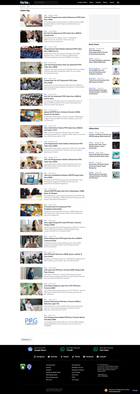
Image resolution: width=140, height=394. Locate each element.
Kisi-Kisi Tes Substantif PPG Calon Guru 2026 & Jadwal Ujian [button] (62, 97)
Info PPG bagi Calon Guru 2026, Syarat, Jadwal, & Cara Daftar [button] (63, 255)
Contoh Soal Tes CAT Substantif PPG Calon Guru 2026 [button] (60, 81)
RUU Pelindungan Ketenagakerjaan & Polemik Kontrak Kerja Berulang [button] (98, 52)
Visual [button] (112, 2)
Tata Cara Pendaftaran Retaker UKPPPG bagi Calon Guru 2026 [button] (63, 176)
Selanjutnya (26, 339)
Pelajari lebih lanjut (114, 391)
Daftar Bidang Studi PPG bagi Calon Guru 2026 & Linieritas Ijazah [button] (63, 239)
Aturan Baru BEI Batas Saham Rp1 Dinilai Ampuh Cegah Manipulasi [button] (99, 166)
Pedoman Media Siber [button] (53, 372)
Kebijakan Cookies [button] (78, 370)
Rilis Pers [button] (49, 380)
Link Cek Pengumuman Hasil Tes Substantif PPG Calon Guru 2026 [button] (62, 66)
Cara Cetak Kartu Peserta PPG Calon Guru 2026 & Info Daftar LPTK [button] (63, 129)
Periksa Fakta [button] (82, 2)
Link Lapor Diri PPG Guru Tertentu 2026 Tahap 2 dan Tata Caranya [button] (64, 271)
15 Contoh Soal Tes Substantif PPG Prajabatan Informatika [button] (57, 208)
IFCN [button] (73, 377)
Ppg (28, 6)
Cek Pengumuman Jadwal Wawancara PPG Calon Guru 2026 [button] (64, 18)
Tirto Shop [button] (75, 380)
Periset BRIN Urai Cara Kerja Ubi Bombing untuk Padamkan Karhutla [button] (97, 72)
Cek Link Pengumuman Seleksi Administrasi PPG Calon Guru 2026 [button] (63, 160)
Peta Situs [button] (75, 375)
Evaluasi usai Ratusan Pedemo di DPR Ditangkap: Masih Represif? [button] (100, 135)
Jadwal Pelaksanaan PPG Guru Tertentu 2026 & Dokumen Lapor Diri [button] (62, 303)
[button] (25, 2)
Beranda (22, 6)
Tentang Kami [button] (50, 365)
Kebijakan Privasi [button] (77, 367)
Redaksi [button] (48, 370)
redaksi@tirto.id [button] (102, 374)
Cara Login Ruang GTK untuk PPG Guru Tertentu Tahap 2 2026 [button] (62, 224)
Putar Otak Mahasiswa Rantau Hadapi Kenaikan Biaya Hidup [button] (99, 155)
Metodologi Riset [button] (51, 375)
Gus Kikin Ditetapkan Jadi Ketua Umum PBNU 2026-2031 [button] (99, 61)
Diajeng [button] (98, 2)
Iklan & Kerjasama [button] (52, 377)
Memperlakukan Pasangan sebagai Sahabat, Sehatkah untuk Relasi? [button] (98, 92)
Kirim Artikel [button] (76, 372)
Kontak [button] (48, 367)
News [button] (91, 2)
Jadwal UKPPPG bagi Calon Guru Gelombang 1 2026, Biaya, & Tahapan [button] (64, 192)
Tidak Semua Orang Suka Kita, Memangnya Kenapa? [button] (99, 81)
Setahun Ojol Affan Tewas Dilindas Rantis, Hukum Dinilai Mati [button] (97, 146)
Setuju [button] (135, 390)
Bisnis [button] (105, 2)
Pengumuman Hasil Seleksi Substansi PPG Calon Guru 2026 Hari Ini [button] (63, 50)
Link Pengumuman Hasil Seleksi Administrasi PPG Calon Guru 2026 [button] (63, 145)
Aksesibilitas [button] (76, 365)
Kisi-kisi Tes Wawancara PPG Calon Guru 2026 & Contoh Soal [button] (62, 34)
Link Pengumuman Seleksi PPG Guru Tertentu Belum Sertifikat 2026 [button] (64, 318)
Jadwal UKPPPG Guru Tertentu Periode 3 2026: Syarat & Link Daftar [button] (62, 113)
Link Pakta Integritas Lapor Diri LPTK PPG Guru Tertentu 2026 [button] (62, 287)
